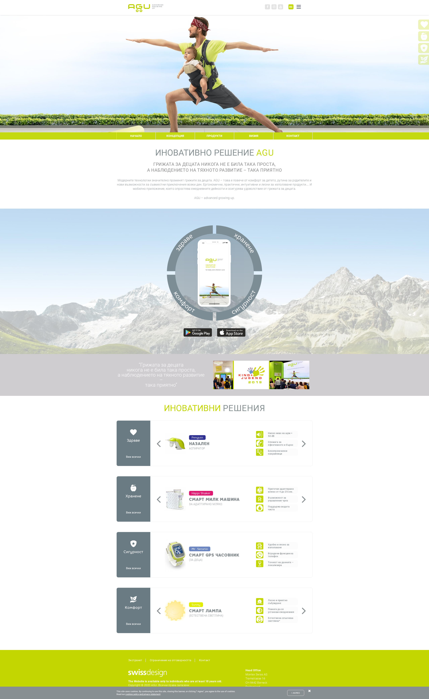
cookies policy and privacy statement (142, 694)
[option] (231, 443)
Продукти (214, 136)
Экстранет (135, 660)
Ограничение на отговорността (170, 660)
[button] (158, 443)
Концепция (175, 136)
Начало (136, 136)
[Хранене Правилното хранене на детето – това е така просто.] (239, 248)
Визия (253, 136)
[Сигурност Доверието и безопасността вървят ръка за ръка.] (239, 298)
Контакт (292, 136)
